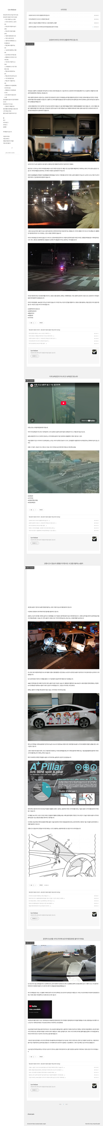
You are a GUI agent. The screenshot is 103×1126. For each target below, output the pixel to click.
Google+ (44, 1123)
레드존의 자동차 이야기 (10, 17)
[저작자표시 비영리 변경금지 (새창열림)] (46, 885)
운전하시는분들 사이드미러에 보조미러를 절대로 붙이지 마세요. (43, 26)
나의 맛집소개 (7, 111)
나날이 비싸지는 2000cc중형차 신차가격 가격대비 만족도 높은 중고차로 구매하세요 (46, 1077)
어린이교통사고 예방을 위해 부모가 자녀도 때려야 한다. (41, 335)
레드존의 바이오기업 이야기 (10, 15)
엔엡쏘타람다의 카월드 (8, 141)
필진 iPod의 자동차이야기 (9, 113)
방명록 (4, 127)
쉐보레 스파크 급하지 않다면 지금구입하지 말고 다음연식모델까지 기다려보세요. (46, 1074)
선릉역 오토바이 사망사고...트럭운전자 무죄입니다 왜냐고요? (42, 338)
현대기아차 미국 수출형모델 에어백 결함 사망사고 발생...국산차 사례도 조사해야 (46, 898)
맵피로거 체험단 (9, 106)
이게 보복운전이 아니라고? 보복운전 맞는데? (39, 19)
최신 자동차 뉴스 (10, 19)
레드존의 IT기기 (7, 104)
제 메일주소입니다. (7, 131)
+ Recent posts (30, 1114)
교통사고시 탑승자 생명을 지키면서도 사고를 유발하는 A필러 (43, 23)
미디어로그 (5, 122)
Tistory (91, 1123)
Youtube (40, 1123)
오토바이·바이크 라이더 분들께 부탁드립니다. (39, 15)
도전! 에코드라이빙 (10, 54)
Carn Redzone (12, 10)
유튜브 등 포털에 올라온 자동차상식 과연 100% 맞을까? (40, 903)
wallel (99, 1123)
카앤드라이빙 (6, 136)
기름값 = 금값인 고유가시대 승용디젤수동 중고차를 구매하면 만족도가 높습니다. (46, 1067)
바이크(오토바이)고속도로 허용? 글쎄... (37, 343)
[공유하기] (34, 323)
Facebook (37, 1123)
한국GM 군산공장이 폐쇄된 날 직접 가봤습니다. (39, 895)
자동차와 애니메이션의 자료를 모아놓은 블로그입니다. (43, 352)
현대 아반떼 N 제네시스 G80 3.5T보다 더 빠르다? (39, 333)
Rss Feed (28, 1123)
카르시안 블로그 (7, 143)
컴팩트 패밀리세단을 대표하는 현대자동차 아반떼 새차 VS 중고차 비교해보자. (45, 1069)
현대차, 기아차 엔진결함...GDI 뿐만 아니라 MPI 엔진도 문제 (41, 528)
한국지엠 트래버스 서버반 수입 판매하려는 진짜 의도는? (41, 900)
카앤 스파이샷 (9, 38)
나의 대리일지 (9, 78)
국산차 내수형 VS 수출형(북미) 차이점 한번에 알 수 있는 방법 (42, 530)
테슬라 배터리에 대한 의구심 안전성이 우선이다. (39, 905)
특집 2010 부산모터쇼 (10, 76)
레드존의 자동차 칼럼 (46, 330)
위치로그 (5, 124)
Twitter (33, 1123)
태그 (4, 120)
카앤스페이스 (6, 138)
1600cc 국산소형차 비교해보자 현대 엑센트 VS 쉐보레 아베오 (41, 1072)
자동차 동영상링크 (10, 36)
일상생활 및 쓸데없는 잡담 (10, 108)
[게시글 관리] (36, 323)
